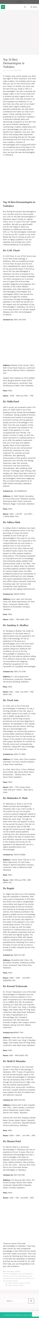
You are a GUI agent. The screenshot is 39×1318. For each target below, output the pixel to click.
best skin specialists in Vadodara (20, 1278)
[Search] (31, 1301)
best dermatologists (11, 1273)
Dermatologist (9, 1271)
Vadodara (17, 1271)
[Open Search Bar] (25, 7)
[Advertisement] (19, 30)
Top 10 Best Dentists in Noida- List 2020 (17, 1283)
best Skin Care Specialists (17, 1276)
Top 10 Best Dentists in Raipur (14, 1285)
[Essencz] (3, 7)
